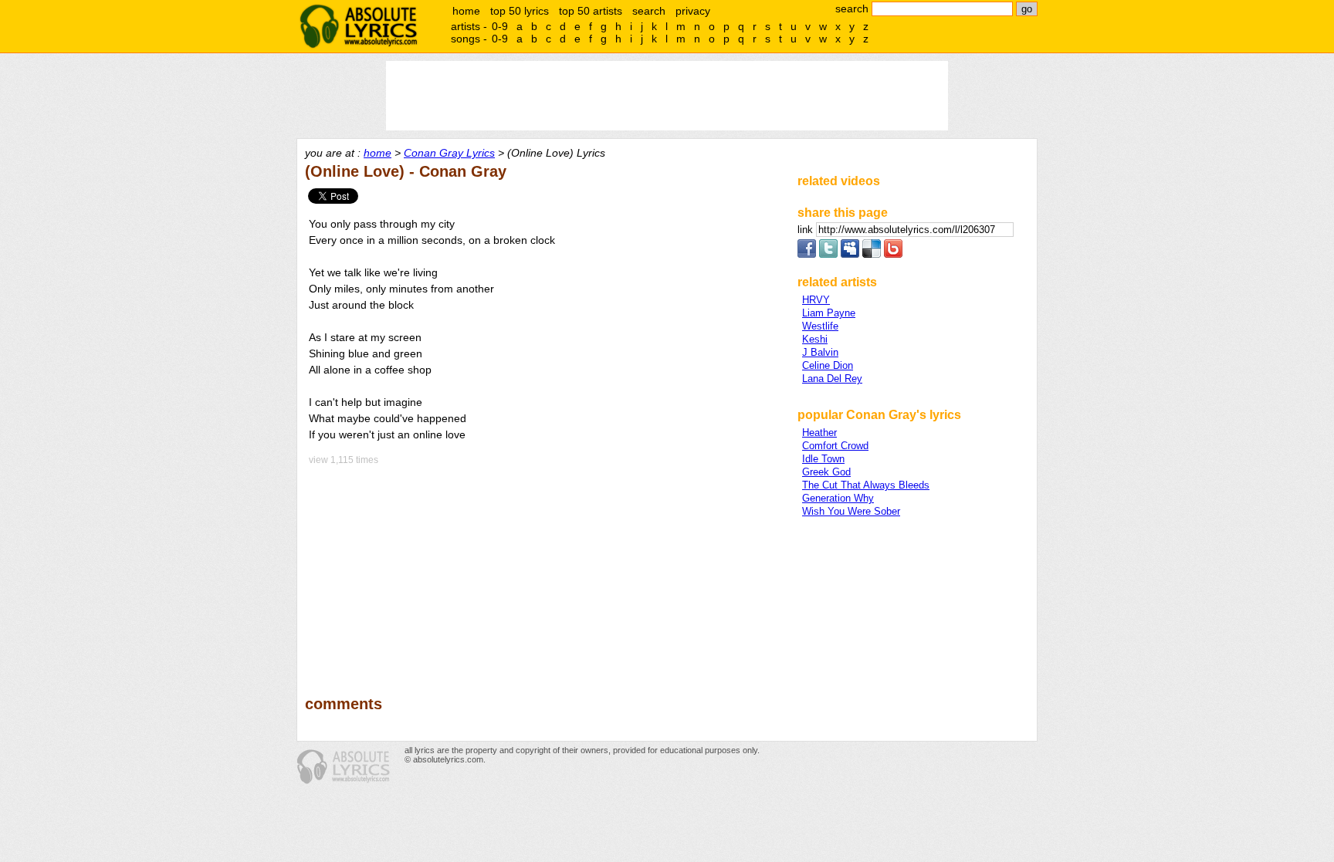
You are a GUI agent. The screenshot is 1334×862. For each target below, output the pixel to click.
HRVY (816, 300)
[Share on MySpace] (850, 254)
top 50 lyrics (519, 11)
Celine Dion (827, 365)
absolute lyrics (358, 26)
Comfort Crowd (835, 445)
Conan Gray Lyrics (449, 153)
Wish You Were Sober (851, 511)
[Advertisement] (544, 569)
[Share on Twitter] (828, 254)
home (466, 11)
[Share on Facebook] (806, 254)
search (648, 11)
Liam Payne (828, 313)
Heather (819, 432)
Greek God (826, 472)
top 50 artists (590, 11)
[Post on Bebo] (893, 254)
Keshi (815, 339)
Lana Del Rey (832, 378)
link (806, 229)
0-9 (500, 26)
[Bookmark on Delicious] (871, 254)
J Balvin (820, 352)
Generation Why (838, 498)
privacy (692, 11)
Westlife (820, 326)
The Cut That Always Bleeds (865, 485)
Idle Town (823, 459)
